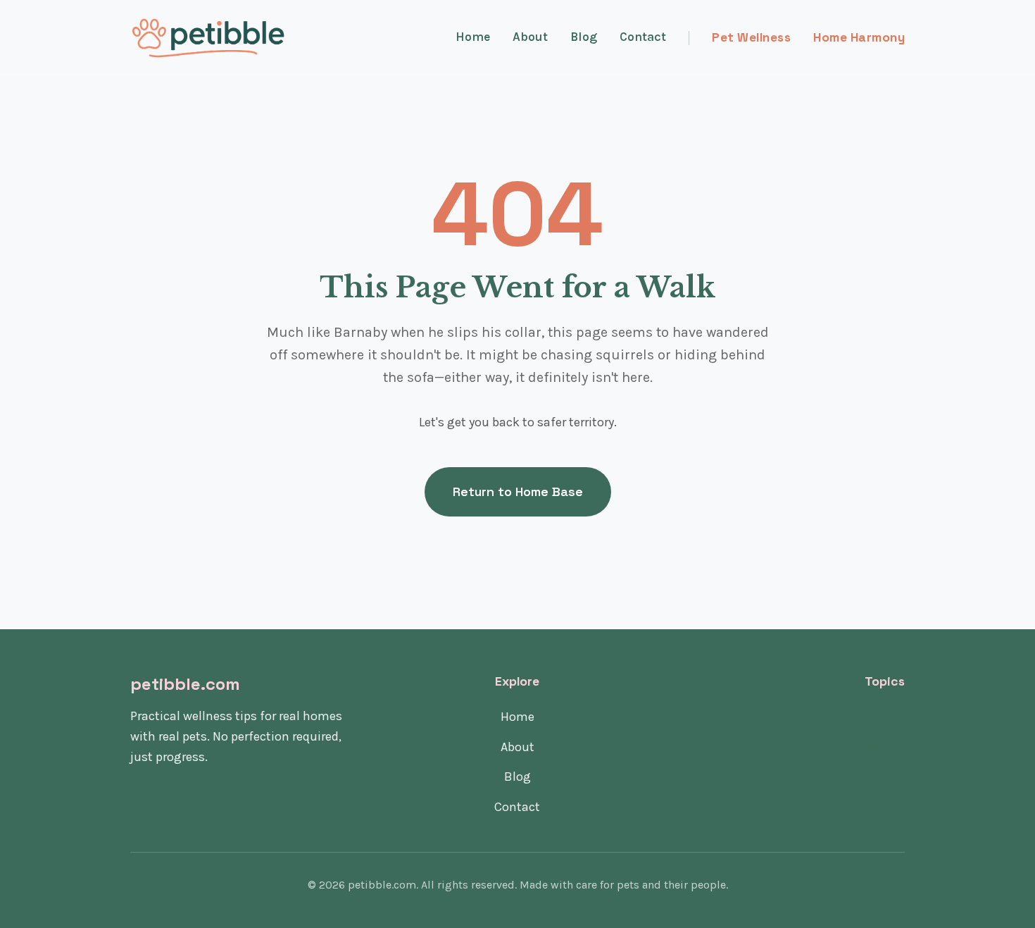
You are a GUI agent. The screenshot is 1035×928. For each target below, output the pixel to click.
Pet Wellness (751, 37)
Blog (583, 37)
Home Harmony (859, 37)
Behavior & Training (847, 776)
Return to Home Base (518, 491)
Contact (643, 37)
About (530, 37)
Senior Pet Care (862, 807)
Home (473, 37)
